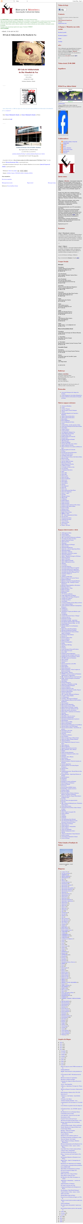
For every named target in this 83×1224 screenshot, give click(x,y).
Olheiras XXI (64, 497)
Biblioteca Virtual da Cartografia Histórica (70, 581)
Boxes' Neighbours (65, 420)
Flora (62, 966)
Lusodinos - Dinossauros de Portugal (69, 698)
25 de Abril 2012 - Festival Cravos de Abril (70, 1115)
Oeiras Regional (64, 486)
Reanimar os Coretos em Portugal (68, 781)
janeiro (63, 1215)
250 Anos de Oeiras (65, 873)
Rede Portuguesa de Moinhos (67, 783)
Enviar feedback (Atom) (12, 186)
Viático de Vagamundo (66, 829)
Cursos (62, 944)
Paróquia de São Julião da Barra (68, 506)
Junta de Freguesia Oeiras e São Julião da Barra (71, 457)
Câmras (63, 950)
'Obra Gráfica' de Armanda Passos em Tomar (70, 1168)
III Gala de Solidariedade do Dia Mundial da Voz (71, 1144)
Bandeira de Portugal (66, 579)
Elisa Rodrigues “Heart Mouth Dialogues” (70, 1190)
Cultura (63, 941)
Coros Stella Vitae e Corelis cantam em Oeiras (71, 1149)
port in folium (64, 523)
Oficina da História (65, 746)
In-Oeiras (63, 451)
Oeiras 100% (64, 473)
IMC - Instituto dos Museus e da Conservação (71, 676)
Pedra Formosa (64, 758)
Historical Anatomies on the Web (68, 663)
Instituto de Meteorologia (67, 691)
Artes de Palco (64, 922)
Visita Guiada (64, 1026)
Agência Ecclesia (65, 541)
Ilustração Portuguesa (66, 682)
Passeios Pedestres (65, 1011)
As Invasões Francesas (66, 566)
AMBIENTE (64, 875)
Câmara (63, 947)
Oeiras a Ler (64, 489)
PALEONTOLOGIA (65, 995)
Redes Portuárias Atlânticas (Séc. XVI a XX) (70, 1092)
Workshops (63, 1034)
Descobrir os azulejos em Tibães (68, 1079)
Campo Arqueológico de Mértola (68, 595)
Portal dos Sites (64, 768)
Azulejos (63, 925)
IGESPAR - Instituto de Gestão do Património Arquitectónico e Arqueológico (71, 674)
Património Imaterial (65, 1016)
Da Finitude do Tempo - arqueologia (69, 620)
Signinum (63, 810)
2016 (61, 1042)
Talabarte (63, 815)
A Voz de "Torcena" (65, 409)
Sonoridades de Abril (65, 1117)
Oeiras (62, 471)
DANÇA (22, 173)
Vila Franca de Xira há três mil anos (68, 1152)
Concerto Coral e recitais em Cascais (69, 1118)
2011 (61, 1216)
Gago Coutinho (64, 659)
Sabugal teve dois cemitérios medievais (69, 1135)
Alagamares (64, 543)
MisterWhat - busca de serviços (68, 716)
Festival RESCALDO (65, 1167)
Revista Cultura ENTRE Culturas (68, 787)
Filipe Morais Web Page (66, 645)
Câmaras (12, 173)
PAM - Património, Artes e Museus (68, 749)
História (63, 970)
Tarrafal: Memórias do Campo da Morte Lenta (71, 1127)
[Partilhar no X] (23, 171)
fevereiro (63, 1213)
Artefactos (63, 915)
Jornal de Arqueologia (66, 692)
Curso (62, 943)
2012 (61, 1049)
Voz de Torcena (64, 520)
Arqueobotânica (64, 895)
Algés (62, 879)
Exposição (63, 960)
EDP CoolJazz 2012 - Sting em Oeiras (69, 1174)
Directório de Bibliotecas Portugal (68, 630)
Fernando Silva (64, 438)
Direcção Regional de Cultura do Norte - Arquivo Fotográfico (70, 632)
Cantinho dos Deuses (66, 599)
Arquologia (63, 909)
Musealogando (64, 720)
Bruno (64, 146)
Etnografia (63, 956)
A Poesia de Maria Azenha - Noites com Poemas (71, 1125)
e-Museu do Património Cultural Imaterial (70, 833)
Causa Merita (64, 601)
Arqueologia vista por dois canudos (69, 553)
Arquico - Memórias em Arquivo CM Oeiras (71, 556)
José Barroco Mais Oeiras (66, 455)
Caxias (62, 423)
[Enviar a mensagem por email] (20, 171)
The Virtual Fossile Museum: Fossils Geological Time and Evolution (69, 821)
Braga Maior (64, 592)
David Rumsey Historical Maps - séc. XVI (70, 623)
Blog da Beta (64, 419)
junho (62, 1061)
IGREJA (63, 979)
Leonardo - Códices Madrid (67, 695)
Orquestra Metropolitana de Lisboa (69, 748)
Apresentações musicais (66, 891)
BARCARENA (64, 927)
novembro (63, 1052)
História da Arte (64, 976)
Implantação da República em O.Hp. (69, 684)
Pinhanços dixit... (65, 509)
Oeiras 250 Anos (65, 477)
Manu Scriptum (64, 703)
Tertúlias (63, 1024)
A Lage (63, 407)
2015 (61, 1044)
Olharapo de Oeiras (65, 496)
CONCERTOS (17, 173)
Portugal (63, 769)
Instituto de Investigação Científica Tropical (71, 690)
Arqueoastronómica (65, 893)
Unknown (65, 152)
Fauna (62, 965)
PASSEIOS (63, 997)
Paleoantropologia (65, 1002)
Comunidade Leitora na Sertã (67, 1113)
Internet (63, 984)
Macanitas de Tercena (66, 462)
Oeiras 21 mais (64, 475)
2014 (61, 1046)
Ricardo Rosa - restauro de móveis (68, 788)
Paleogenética (64, 1005)
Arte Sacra (63, 914)
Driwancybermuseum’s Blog (12, 162)
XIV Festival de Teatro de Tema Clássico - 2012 (71, 1120)
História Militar (64, 666)
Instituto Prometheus (66, 687)
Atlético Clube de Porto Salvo (68, 416)
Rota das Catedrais (65, 791)
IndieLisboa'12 (64, 1094)
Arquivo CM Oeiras (65, 559)
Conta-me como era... (66, 617)
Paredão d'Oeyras (65, 500)
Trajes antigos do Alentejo (67, 823)
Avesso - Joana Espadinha (66, 1084)
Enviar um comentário (7, 179)
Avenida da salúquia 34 (66, 573)
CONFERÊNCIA (65, 934)
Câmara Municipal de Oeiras (67, 433)
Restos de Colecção (65, 784)
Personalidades (64, 1017)
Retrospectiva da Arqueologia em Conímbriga (71, 1163)
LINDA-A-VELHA (65, 985)
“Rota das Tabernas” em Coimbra (68, 1139)
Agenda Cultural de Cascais (67, 540)
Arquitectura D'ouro (65, 557)
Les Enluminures (65, 697)
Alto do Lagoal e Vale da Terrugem (69, 410)
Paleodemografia (65, 1004)
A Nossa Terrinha (65, 534)
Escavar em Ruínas (65, 639)
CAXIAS (63, 933)
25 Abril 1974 (64, 872)
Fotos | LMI (64, 652)
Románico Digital (65, 790)
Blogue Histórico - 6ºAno (67, 588)
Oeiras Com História (65, 478)
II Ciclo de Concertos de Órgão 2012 (69, 1170)
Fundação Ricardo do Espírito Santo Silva (70, 655)
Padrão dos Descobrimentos (67, 752)
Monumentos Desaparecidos (67, 717)
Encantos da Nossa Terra (66, 637)
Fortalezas (63, 647)
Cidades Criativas (65, 429)
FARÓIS (63, 963)
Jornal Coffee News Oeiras (67, 454)
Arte (62, 911)
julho (62, 1059)
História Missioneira (65, 668)
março (62, 1211)
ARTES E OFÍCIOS (65, 876)
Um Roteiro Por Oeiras (66, 519)
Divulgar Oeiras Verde (66, 435)
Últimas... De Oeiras (65, 525)
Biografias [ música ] (65, 586)
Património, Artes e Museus (67, 756)
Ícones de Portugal (65, 838)
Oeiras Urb (63, 487)
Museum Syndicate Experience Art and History (71, 724)
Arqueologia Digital (65, 550)
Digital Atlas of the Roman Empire (69, 629)
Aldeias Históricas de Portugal (68, 544)
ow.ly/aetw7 (8, 110)
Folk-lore (63, 646)
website (43, 154)
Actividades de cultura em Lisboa (68, 538)
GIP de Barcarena (65, 441)
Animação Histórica (65, 882)
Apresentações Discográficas (67, 888)
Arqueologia (64, 898)
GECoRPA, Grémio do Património (68, 658)
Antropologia (64, 883)
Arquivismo (64, 905)
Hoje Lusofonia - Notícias (67, 672)
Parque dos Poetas (65, 502)
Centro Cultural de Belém (67, 604)
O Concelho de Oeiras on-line (67, 467)
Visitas (62, 1029)
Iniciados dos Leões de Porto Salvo (69, 452)
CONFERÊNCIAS (65, 936)
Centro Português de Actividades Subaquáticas (71, 395)
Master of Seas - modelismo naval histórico (70, 711)
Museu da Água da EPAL (66, 722)
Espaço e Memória (67, 148)
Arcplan (65, 144)
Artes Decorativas (65, 920)
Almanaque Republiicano (67, 547)
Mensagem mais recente (7, 183)
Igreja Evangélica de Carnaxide (68, 449)
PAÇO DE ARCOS (65, 1001)
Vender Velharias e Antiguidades (68, 826)
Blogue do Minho (65, 591)
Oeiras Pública (64, 483)
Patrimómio (64, 1013)
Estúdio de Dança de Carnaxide (68, 436)
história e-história (65, 835)
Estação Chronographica (66, 642)
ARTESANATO (64, 877)
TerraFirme (63, 816)
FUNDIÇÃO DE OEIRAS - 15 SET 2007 (66, 865)
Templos (63, 1023)
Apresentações (64, 886)
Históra (63, 969)
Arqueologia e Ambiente (66, 551)
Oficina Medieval (65, 745)
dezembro (63, 1051)
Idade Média (64, 681)
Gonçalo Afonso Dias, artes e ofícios (69, 443)
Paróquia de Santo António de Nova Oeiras (70, 505)
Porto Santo (64, 1018)
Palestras (63, 1007)
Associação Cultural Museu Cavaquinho (70, 567)
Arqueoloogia (64, 902)
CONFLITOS (64, 937)
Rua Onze (63, 799)
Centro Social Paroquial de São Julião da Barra (71, 426)
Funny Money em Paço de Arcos (68, 1175)
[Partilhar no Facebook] (25, 171)
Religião (63, 1020)
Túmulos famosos (65, 825)
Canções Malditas (65, 1134)
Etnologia (63, 957)
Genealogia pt (64, 660)
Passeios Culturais (65, 1010)
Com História (64, 614)
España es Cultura (65, 640)
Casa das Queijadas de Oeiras (67, 422)
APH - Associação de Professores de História (71, 537)
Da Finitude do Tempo (66, 618)
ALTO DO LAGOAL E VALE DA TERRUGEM (70, 142)
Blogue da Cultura (65, 589)
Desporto (63, 953)
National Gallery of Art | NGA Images (69, 726)
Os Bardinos (64, 499)
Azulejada (63, 575)
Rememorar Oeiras (65, 510)
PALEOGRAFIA (64, 994)
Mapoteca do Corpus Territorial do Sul (69, 708)
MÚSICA (31, 173)
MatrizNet (63, 713)
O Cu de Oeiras (64, 468)
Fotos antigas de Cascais (66, 650)
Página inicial (30, 183)
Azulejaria (63, 924)
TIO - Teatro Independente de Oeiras (69, 515)
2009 (61, 1220)
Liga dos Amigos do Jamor (67, 461)
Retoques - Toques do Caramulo (68, 1130)
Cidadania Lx (64, 608)
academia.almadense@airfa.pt (18, 154)
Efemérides (26, 173)
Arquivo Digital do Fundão (67, 560)
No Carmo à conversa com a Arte (68, 1185)
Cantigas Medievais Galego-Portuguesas (70, 597)
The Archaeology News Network (68, 819)
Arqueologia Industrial (66, 899)
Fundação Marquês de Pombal (68, 439)
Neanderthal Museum (66, 732)
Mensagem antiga (52, 183)
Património (63, 755)
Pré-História (64, 780)
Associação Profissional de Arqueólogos (70, 569)
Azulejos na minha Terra (66, 576)
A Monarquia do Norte (66, 533)
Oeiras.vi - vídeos (65, 493)
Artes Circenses (64, 918)
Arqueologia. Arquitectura (67, 901)
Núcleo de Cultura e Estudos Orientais (69, 739)
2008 (61, 1221)
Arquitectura (64, 904)
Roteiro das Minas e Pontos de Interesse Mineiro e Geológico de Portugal (70, 793)
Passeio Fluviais (64, 1008)
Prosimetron (64, 778)
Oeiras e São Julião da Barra (67, 992)
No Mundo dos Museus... (66, 735)
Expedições (64, 959)
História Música (64, 973)
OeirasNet (63, 494)
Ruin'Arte (63, 801)
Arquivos (63, 907)
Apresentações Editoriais (66, 889)
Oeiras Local (64, 480)
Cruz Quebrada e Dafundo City (68, 432)
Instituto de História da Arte (67, 688)
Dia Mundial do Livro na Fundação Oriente (70, 1112)
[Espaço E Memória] (63, 133)
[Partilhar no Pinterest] (27, 171)
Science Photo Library (66, 806)
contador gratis (61, 103)
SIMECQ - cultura (65, 513)
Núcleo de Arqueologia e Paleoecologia (70, 738)
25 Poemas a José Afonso (66, 1099)
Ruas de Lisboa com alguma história (69, 800)
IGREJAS (63, 981)
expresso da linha (65, 522)
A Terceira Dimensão (66, 536)
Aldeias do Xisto (65, 546)
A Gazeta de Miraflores (66, 406)
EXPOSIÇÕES (64, 954)
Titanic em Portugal (65, 1203)
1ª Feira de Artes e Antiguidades (68, 1150)
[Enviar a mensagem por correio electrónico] (18, 170)
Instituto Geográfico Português (68, 685)
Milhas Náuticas (65, 714)
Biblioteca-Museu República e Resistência (70, 585)
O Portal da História (65, 740)
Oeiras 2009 (64, 474)
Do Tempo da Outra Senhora (67, 634)
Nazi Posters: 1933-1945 (66, 730)
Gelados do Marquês (65, 442)
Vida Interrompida (65, 1172)
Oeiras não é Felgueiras (66, 491)
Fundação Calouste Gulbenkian (68, 653)
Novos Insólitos (64, 736)
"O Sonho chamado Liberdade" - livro (69, 1100)
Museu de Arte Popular (66, 723)
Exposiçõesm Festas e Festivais (68, 962)
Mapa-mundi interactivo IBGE (68, 706)
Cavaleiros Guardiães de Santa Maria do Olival (71, 602)
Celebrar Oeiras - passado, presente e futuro (70, 425)
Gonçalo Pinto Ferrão (67, 149)
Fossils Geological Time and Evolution (70, 649)
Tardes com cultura (65, 1193)
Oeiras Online (64, 481)
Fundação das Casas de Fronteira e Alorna (70, 656)
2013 (61, 1047)
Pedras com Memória (66, 759)
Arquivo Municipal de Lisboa (67, 562)
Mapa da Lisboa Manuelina (67, 704)
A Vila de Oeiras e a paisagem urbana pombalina (71, 1165)
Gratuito (63, 662)
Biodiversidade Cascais (66, 930)
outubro (63, 1054)
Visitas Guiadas (64, 1030)
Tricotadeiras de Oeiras (66, 518)
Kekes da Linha (64, 458)
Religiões (63, 1021)
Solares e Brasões (65, 813)
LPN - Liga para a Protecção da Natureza (70, 694)
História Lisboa (64, 972)
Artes (62, 917)
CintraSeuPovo (64, 610)
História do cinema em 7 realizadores (69, 1077)
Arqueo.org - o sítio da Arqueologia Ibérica (70, 549)
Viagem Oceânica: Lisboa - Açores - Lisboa (70, 1192)
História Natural (64, 975)
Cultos (62, 940)
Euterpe (63, 643)
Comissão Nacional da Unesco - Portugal (70, 615)
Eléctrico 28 (64, 636)
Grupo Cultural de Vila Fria (67, 445)
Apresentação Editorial (66, 885)
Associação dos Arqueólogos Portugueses (70, 570)
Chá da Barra (64, 427)
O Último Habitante (65, 1069)
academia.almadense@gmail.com (33, 154)
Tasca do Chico (64, 516)
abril (62, 1064)
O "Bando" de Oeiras (65, 465)
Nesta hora (63, 733)
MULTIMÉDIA (64, 986)
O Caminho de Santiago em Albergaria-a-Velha (71, 1137)
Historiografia (64, 968)
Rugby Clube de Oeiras (66, 512)
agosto (62, 1058)
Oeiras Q (63, 484)
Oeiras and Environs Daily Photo (68, 490)
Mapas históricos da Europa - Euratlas (69, 707)
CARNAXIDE (64, 931)
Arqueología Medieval (66, 554)
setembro (63, 1056)
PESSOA (63, 751)
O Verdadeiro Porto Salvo (67, 470)
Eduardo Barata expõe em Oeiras (68, 1195)
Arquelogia (63, 892)
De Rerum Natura (65, 624)
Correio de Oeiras (65, 430)
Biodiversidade (64, 928)
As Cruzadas (64, 565)
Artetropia (63, 563)
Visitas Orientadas (65, 1031)
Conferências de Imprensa (67, 938)
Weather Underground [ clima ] (68, 831)
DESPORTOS (64, 952)
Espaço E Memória (62, 109)
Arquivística (64, 908)
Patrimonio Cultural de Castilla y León (69, 754)
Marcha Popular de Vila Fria (67, 464)
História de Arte (64, 978)
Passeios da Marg (65, 507)
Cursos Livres (64, 946)
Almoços (63, 880)
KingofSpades (66, 151)
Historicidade (64, 665)
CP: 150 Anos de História (67, 594)
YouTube (60, 41)
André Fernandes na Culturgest (67, 1183)
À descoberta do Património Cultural (69, 836)
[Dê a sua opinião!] (22, 171)
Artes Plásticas (64, 921)
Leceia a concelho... (65, 459)
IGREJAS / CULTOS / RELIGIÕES (68, 982)
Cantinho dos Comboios (66, 598)
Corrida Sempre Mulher (66, 1128)
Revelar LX (63, 785)
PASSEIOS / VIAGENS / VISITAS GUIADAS (71, 998)
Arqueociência (64, 896)
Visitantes (63, 1027)
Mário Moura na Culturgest (67, 1132)
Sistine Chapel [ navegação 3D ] (68, 812)
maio (62, 1063)
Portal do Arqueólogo (66, 764)
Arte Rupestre (64, 912)
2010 (61, 1218)
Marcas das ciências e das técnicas (68, 710)
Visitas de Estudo (65, 1033)
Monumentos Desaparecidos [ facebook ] (70, 719)
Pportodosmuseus (65, 777)
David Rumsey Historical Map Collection (70, 621)
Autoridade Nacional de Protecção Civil (70, 572)
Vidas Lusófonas (65, 828)
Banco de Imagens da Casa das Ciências (70, 578)
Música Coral (64, 989)
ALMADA (9, 173)
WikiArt (63, 832)
